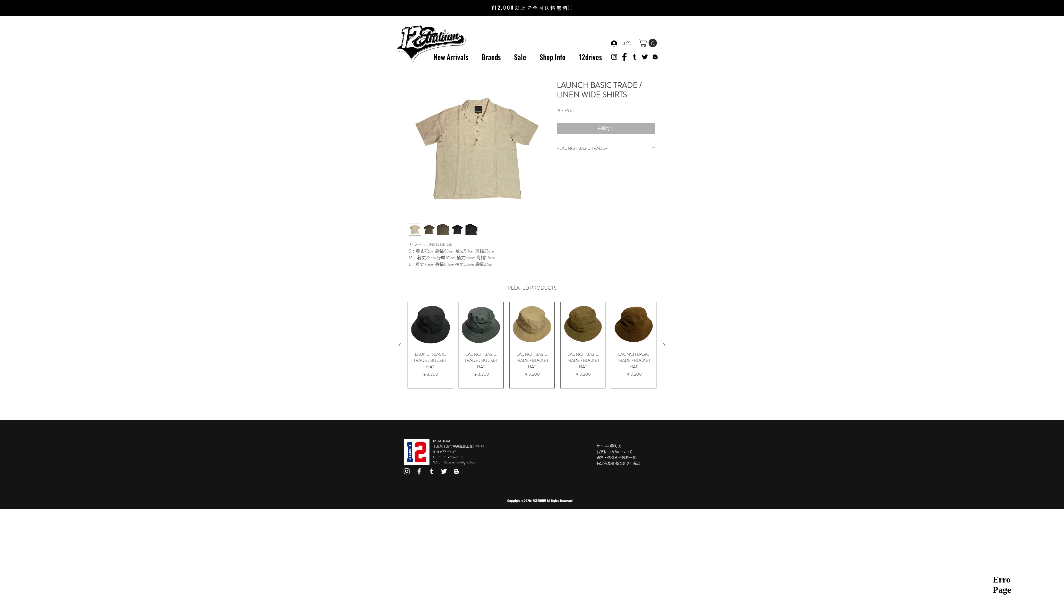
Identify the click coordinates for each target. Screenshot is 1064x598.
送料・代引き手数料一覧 (616, 457)
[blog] (456, 471)
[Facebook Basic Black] (624, 57)
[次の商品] (664, 345)
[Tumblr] (635, 57)
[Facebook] (419, 471)
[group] (532, 344)
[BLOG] (655, 57)
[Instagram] (407, 471)
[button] (648, 43)
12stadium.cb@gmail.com (460, 462)
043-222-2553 (452, 457)
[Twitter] (645, 57)
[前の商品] (399, 345)
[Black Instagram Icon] (614, 57)
